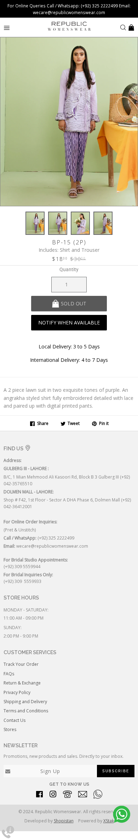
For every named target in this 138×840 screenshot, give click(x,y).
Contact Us (14, 720)
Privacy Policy (17, 692)
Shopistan (64, 821)
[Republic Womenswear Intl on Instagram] (53, 795)
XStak (108, 821)
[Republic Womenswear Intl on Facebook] (39, 795)
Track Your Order (21, 664)
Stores (10, 729)
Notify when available (69, 322)
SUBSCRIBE (115, 771)
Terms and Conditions (26, 711)
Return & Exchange (22, 683)
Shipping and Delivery (25, 702)
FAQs (9, 674)
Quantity (69, 269)
